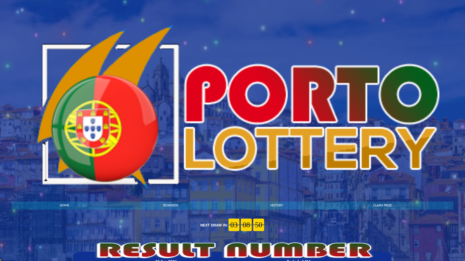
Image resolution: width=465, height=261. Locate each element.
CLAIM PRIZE (382, 205)
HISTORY (276, 205)
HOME (64, 205)
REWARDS (170, 205)
